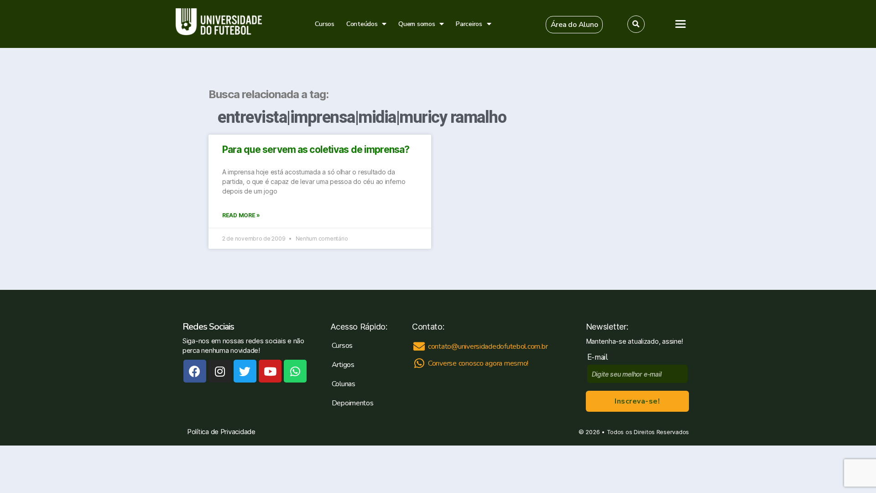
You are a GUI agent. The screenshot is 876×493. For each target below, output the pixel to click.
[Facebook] (194, 371)
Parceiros (469, 24)
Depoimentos (353, 403)
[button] (574, 24)
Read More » (241, 215)
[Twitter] (245, 371)
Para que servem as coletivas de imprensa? (315, 149)
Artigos (343, 365)
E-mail (599, 357)
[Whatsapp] (295, 371)
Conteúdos (362, 24)
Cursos (324, 24)
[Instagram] (220, 371)
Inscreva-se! (637, 401)
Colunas (343, 384)
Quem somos (416, 24)
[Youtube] (270, 371)
